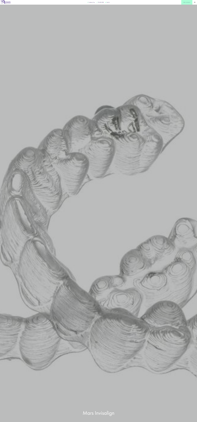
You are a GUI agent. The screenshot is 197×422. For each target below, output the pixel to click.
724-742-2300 (101, 2)
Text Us (108, 2)
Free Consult (186, 2)
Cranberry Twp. (91, 2)
